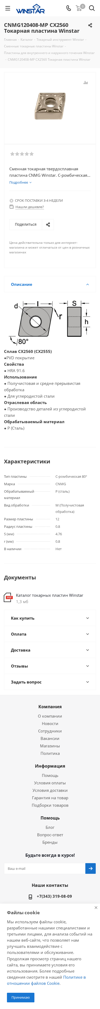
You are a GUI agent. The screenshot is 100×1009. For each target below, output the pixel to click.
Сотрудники (50, 731)
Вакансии (50, 738)
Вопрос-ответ (50, 834)
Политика (50, 753)
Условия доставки (50, 790)
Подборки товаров (50, 805)
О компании (50, 716)
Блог (50, 827)
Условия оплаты (50, 782)
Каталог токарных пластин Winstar (49, 595)
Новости (50, 723)
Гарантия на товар (50, 797)
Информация (50, 766)
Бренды (50, 842)
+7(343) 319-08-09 (54, 896)
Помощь (50, 775)
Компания (50, 707)
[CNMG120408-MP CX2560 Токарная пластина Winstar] (50, 106)
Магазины (50, 745)
